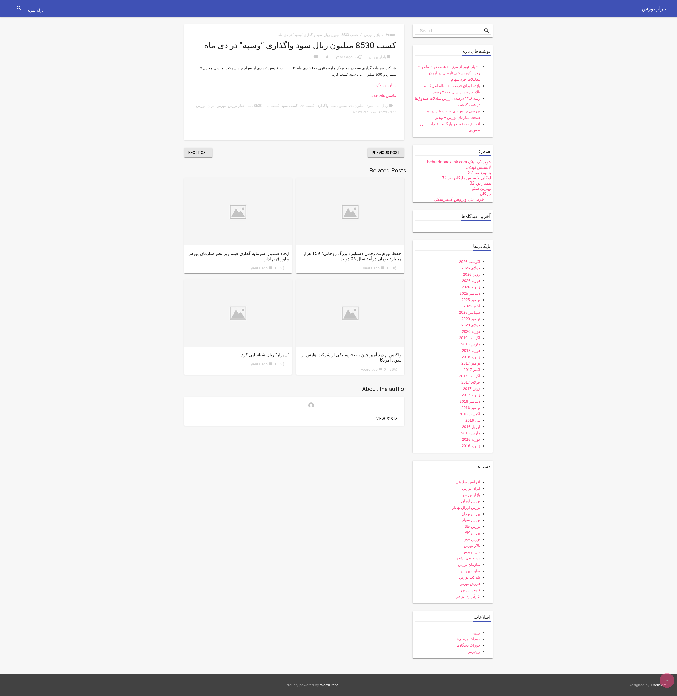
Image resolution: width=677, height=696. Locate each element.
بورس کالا (472, 533)
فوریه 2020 (471, 331)
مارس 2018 (470, 344)
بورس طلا (472, 526)
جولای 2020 (470, 325)
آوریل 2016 (471, 427)
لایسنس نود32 (478, 167)
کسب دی (307, 105)
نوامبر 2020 (470, 319)
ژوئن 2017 (471, 388)
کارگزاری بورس (467, 596)
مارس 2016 (470, 433)
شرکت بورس (469, 577)
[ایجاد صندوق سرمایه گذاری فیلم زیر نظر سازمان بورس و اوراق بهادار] (238, 211)
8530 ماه (255, 105)
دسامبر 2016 (470, 401)
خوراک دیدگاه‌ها (468, 645)
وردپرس (473, 651)
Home (390, 35)
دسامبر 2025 (470, 293)
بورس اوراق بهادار (466, 507)
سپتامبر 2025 (469, 312)
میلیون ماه (339, 105)
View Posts (387, 419)
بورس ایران (217, 105)
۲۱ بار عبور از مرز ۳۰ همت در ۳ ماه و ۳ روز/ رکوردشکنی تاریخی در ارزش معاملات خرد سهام (449, 73)
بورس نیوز (379, 111)
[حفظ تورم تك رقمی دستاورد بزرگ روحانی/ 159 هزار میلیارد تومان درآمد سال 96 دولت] (350, 211)
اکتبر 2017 (472, 369)
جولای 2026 (470, 268)
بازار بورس (654, 8)
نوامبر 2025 (470, 300)
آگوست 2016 (469, 414)
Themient (658, 685)
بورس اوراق (470, 501)
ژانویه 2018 (471, 357)
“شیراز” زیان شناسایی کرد (265, 354)
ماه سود (373, 105)
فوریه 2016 (471, 439)
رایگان (485, 194)
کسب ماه (271, 105)
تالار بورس (472, 545)
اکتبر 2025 (472, 306)
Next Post (198, 153)
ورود (476, 632)
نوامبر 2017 (470, 363)
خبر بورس (361, 111)
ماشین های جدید (383, 95)
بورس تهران (470, 514)
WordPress (329, 685)
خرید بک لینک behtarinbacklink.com (459, 162)
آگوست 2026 (469, 262)
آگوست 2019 (469, 338)
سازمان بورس (469, 564)
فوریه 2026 (471, 281)
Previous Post (386, 153)
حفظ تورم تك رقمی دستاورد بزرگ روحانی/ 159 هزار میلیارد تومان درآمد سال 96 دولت (352, 256)
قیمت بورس (470, 590)
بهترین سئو (481, 188)
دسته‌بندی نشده (468, 558)
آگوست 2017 (469, 376)
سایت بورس (470, 571)
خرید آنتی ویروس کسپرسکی (459, 199)
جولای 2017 (470, 382)
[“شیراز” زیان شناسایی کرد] (238, 313)
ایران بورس (471, 488)
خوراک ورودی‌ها (468, 639)
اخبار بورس (237, 105)
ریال (385, 105)
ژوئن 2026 (471, 274)
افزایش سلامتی (468, 482)
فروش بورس (470, 583)
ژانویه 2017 (471, 395)
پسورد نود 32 (479, 172)
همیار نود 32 (480, 183)
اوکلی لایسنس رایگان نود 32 (466, 178)
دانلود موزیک (386, 85)
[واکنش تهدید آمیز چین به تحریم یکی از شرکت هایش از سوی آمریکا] (350, 313)
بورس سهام (471, 520)
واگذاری (322, 105)
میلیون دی (357, 105)
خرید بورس (471, 552)
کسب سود (289, 105)
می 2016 (472, 420)
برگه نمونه (35, 10)
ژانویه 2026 (471, 287)
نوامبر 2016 (470, 408)
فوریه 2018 (471, 350)
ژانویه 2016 (471, 446)
